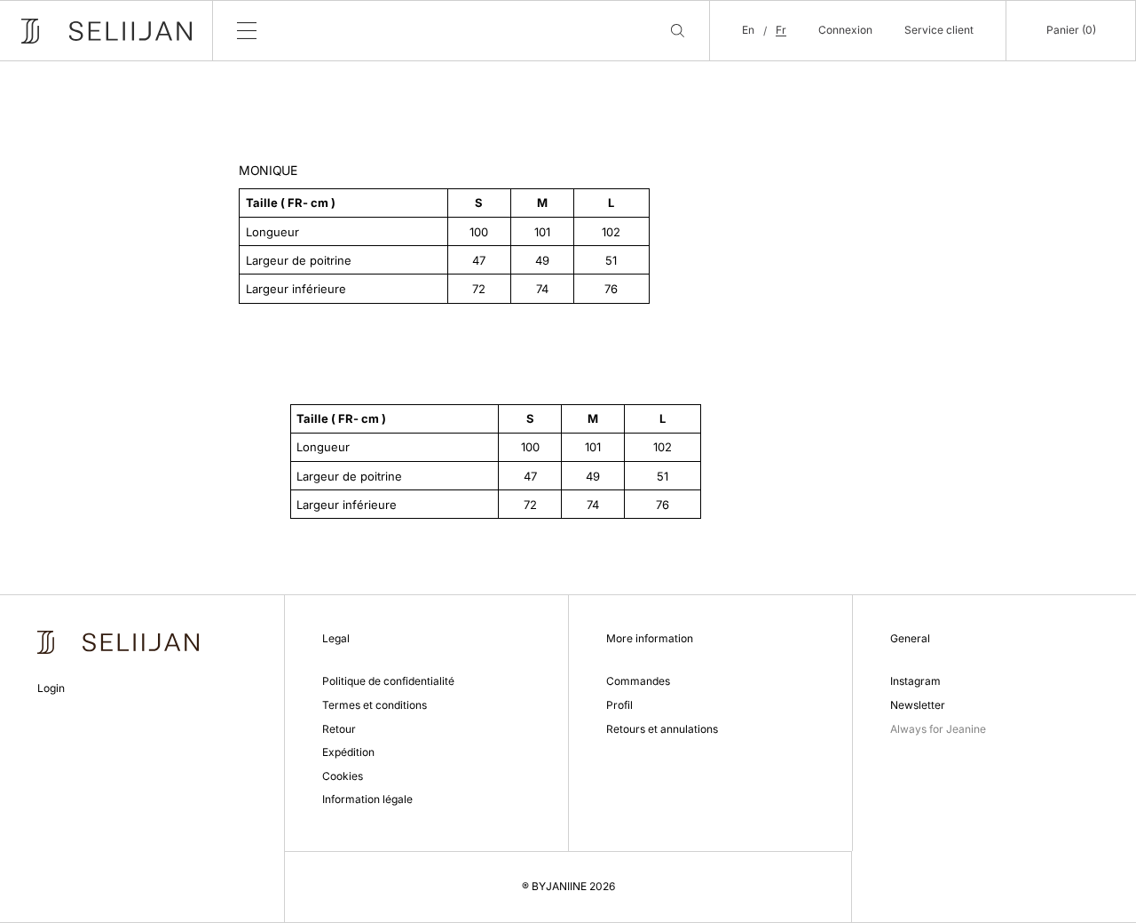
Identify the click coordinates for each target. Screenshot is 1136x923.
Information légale (367, 799)
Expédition (348, 752)
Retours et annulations (662, 729)
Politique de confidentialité (388, 681)
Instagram (915, 681)
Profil (619, 705)
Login (51, 688)
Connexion (845, 29)
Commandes (638, 681)
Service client (939, 29)
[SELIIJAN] (106, 31)
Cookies (342, 776)
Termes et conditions (374, 705)
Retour (339, 729)
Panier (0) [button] (1071, 29)
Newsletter (917, 705)
